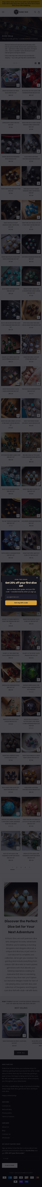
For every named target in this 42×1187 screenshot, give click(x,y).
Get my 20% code (21, 603)
